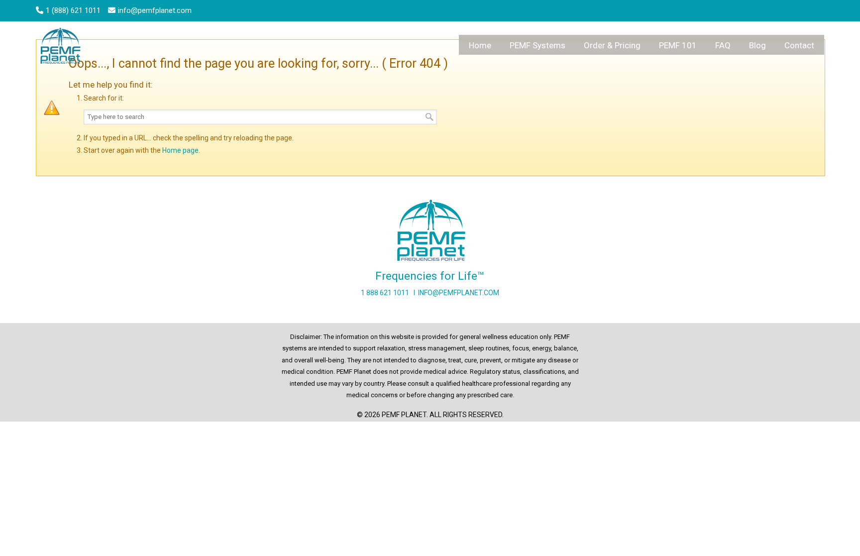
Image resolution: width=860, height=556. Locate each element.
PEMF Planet (62, 47)
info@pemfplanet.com (155, 10)
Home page (180, 150)
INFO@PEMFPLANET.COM (458, 293)
